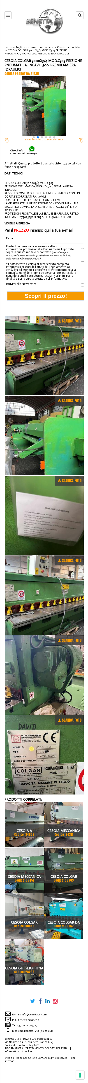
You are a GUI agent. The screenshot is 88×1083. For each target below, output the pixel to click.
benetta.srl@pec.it (28, 1020)
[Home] (44, 21)
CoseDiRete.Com (33, 1057)
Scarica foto (71, 321)
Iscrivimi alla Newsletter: (21, 283)
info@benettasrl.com (34, 1014)
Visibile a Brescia (17, 223)
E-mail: (10, 238)
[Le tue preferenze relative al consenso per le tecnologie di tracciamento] (80, 1075)
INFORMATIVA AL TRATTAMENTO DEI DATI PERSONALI (37, 1048)
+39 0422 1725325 (27, 1025)
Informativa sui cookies (19, 1051)
